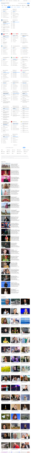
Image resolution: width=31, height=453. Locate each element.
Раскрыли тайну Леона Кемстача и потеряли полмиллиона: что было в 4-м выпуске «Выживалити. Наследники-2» (15, 165)
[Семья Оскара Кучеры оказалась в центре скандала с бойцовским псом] (25, 303)
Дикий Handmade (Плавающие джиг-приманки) (25, 100)
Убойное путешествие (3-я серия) (25, 125)
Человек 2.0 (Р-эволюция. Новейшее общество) (6, 93)
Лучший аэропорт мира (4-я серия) (25, 130)
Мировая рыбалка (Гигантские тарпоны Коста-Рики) (25, 101)
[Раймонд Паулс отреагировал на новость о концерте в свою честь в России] (15, 437)
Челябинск (23, 158)
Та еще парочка (5, 47)
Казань (21, 158)
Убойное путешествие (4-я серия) (25, 126)
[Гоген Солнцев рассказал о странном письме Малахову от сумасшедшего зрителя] (15, 331)
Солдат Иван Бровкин (5, 77)
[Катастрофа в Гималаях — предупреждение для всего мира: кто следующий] (15, 303)
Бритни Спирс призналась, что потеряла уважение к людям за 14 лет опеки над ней (15, 172)
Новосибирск (13, 158)
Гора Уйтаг (4, 140)
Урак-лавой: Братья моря (25, 123)
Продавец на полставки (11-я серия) (25, 112)
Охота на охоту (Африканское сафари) (6, 110)
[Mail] (0, 0)
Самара (26, 158)
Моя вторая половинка (15, 137)
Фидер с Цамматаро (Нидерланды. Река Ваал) (25, 95)
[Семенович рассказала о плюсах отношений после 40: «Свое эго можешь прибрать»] (25, 389)
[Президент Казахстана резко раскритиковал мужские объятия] (5, 303)
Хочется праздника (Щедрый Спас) (5, 42)
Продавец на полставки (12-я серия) (25, 113)
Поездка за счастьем (24, 74)
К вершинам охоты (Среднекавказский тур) (5, 119)
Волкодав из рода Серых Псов (25, 61)
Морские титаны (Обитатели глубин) (6, 31)
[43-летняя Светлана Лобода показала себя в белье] (25, 379)
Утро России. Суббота (15, 35)
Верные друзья (4, 76)
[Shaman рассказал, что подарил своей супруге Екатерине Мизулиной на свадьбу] (15, 360)
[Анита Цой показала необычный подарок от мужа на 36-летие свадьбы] (25, 437)
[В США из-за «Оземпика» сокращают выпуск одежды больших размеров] (25, 341)
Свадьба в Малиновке (15, 16)
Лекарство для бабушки (5, 17)
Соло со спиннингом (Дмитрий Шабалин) (25, 97)
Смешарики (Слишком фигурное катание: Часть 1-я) (16, 115)
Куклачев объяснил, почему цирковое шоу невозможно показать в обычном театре (15, 237)
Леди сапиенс (4, 96)
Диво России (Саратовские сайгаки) (6, 126)
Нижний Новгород (18, 158)
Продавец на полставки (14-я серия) (25, 108)
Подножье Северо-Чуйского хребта (6, 136)
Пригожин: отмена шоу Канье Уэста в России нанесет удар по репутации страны (15, 231)
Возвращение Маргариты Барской (6, 130)
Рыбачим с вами (24, 98)
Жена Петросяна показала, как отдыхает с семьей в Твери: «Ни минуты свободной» (15, 257)
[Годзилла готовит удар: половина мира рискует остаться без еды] (25, 322)
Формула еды (14, 39)
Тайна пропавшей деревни (24, 64)
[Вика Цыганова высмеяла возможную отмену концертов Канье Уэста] (25, 398)
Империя (14, 138)
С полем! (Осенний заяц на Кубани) (6, 108)
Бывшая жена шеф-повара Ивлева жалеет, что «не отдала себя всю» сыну (15, 218)
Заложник (14, 47)
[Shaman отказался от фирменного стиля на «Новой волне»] (15, 389)
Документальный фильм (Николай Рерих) (6, 123)
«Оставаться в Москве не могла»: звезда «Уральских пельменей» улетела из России (15, 224)
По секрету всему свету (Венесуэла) (5, 100)
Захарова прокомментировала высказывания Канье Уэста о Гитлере (15, 251)
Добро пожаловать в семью (24, 66)
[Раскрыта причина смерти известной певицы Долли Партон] (5, 389)
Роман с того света (5, 61)
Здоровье (14, 21)
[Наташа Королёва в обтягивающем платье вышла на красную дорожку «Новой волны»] (5, 360)
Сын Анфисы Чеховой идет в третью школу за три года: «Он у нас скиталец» (15, 191)
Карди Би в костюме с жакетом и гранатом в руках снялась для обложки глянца (15, 284)
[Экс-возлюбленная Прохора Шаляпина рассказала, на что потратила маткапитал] (5, 341)
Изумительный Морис (24, 51)
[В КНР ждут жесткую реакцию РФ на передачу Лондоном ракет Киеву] (25, 331)
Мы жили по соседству (15, 13)
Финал (23, 37)
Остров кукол (4, 85)
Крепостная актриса (15, 98)
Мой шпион (4, 50)
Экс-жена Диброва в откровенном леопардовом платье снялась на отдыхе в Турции (15, 211)
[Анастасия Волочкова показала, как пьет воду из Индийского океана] (15, 370)
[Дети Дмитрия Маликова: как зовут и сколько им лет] (25, 351)
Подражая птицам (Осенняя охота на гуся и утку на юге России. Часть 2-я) (6, 117)
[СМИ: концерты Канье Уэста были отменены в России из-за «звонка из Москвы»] (5, 437)
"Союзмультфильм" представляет (5, 74)
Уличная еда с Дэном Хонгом (16, 128)
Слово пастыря (4, 39)
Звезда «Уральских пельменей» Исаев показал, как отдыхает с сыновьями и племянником (15, 198)
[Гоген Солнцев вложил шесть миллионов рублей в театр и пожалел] (15, 398)
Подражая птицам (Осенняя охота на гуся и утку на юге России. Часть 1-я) (6, 115)
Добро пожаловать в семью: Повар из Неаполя (25, 67)
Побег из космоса (24, 82)
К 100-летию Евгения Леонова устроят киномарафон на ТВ (14, 244)
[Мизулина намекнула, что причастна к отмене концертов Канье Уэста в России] (25, 312)
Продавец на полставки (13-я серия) (25, 115)
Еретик (4, 60)
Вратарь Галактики (24, 59)
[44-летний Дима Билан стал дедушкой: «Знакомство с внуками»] (5, 379)
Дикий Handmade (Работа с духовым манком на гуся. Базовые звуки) (6, 112)
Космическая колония (5, 65)
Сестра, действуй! (15, 85)
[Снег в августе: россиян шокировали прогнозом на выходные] (25, 418)
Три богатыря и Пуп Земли (6, 73)
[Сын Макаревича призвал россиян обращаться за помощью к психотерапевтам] (15, 341)
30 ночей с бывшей (15, 86)
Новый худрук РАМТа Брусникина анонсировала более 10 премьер (15, 277)
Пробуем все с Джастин (15, 123)
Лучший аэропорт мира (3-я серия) (25, 128)
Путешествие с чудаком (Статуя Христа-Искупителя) (6, 22)
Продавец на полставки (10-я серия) (25, 110)
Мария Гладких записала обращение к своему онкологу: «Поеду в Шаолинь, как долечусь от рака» (15, 185)
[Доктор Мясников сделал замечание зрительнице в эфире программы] (15, 351)
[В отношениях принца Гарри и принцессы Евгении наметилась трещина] (25, 446)
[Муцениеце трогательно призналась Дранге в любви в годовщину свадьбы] (5, 398)
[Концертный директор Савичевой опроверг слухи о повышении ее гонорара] (15, 418)
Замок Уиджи (4, 82)
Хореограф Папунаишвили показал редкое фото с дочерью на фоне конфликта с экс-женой (15, 205)
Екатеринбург (16, 158)
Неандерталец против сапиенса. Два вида (6, 95)
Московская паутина (5, 127)
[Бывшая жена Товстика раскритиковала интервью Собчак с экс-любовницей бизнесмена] (5, 427)
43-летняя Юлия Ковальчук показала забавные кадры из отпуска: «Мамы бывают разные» (15, 178)
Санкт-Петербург (10, 158)
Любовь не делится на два (25, 73)
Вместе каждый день (15, 60)
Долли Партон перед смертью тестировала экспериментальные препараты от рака (14, 264)
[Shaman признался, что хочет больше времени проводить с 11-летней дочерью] (15, 322)
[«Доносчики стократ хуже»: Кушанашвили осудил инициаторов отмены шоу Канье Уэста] (15, 379)
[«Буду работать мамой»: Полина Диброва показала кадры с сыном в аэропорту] (5, 322)
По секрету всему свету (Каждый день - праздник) (6, 98)
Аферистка (4, 51)
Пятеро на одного (15, 40)
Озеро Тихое (4, 141)
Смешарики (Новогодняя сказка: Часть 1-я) (16, 111)
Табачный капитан (15, 97)
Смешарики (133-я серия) (25, 85)
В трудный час (24, 38)
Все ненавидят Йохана (24, 50)
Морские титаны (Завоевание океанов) (6, 27)
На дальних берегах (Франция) (24, 93)
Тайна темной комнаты (5, 13)
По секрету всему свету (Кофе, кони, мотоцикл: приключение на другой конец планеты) (6, 102)
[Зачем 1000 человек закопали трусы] (5, 418)
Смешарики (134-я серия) (25, 86)
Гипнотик (14, 51)
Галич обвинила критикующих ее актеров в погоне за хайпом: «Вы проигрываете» (15, 290)
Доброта (14, 12)
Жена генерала (4, 12)
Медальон (14, 50)
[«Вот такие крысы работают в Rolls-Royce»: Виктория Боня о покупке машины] (15, 312)
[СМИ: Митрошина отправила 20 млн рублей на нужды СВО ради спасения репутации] (25, 408)
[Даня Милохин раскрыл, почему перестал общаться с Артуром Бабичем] (25, 360)
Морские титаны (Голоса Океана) (5, 29)
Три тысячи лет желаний (25, 47)
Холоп (23, 62)
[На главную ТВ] (1, 0)
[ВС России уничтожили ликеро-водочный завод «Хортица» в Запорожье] (15, 427)
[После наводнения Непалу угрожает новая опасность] (5, 446)
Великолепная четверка (15, 82)
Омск (24, 158)
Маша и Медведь (15, 73)
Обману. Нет (14, 61)
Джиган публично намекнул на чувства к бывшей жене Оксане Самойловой (15, 270)
